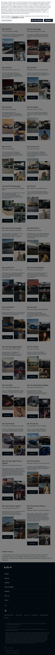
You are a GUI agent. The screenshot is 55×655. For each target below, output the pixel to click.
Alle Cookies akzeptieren (37, 20)
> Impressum (21, 17)
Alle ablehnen (48, 20)
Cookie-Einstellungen (6, 20)
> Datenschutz (15, 17)
